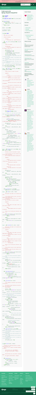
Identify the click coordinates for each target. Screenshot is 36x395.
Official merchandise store (29, 378)
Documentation (5, 8)
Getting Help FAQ (17, 375)
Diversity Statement (4, 384)
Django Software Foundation (8, 392)
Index (25, 49)
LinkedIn (21, 382)
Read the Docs (29, 71)
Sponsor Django (28, 375)
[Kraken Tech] (26, 111)
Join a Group (10, 375)
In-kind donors (15, 389)
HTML (32, 69)
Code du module (28, 36)
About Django (3, 375)
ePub (25, 70)
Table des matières (28, 27)
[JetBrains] (26, 90)
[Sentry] (26, 80)
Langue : (33, 389)
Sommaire (26, 50)
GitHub (21, 375)
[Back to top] (34, 393)
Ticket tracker (27, 62)
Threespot (25, 390)
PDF (33, 69)
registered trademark (23, 392)
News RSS (21, 383)
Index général (27, 29)
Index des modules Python (29, 30)
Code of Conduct (3, 383)
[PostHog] (26, 134)
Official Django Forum (28, 58)
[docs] (3, 33)
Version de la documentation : (31, 391)
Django (4, 4)
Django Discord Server (28, 54)
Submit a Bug (10, 378)
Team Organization (4, 379)
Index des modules (29, 49)
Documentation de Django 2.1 (29, 35)
